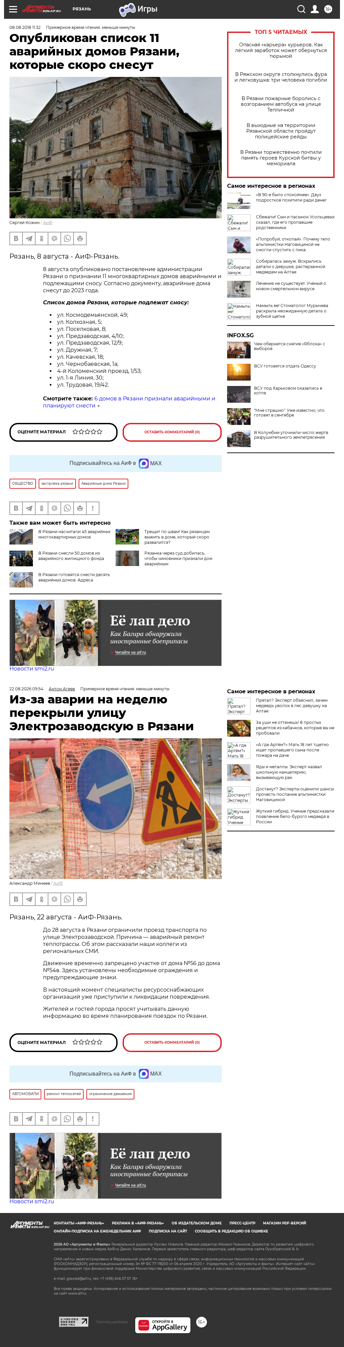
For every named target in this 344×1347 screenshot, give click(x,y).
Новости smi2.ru (31, 668)
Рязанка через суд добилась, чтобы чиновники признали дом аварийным (178, 558)
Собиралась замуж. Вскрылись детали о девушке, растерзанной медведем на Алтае (290, 266)
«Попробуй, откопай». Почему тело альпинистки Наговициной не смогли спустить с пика (293, 244)
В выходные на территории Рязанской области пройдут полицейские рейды (281, 131)
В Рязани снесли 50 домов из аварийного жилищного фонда (71, 556)
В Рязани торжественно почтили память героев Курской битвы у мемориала (281, 158)
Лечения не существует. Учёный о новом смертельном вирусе (291, 286)
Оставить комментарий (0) (172, 432)
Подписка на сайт (168, 1231)
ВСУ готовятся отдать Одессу (285, 366)
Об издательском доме (197, 1223)
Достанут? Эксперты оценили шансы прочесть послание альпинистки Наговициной (295, 794)
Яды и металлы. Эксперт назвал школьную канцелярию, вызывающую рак (289, 772)
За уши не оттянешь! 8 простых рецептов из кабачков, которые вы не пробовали (295, 728)
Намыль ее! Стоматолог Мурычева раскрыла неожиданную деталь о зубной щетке (292, 311)
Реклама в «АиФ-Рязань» (138, 1223)
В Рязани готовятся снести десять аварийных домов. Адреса (74, 577)
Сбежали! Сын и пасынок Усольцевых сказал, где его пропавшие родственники (295, 222)
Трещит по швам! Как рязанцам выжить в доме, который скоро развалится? (177, 537)
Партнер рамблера (112, 1322)
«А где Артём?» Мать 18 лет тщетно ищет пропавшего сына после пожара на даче (292, 750)
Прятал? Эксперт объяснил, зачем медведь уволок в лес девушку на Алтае (292, 705)
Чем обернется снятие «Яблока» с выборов (289, 346)
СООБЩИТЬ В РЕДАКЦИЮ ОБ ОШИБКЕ (231, 1231)
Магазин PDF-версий (284, 1223)
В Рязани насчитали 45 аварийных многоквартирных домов (74, 534)
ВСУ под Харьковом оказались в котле (288, 390)
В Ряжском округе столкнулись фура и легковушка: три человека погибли (280, 77)
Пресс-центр (242, 1223)
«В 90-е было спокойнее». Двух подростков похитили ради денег (291, 197)
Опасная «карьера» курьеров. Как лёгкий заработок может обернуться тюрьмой (281, 50)
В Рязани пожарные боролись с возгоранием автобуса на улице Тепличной (281, 104)
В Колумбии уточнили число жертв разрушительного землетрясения (291, 435)
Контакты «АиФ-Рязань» (79, 1223)
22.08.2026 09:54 (26, 688)
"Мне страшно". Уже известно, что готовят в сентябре (289, 413)
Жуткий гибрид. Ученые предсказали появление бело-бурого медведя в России (295, 816)
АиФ (47, 222)
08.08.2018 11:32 (25, 27)
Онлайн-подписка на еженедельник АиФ (97, 1231)
